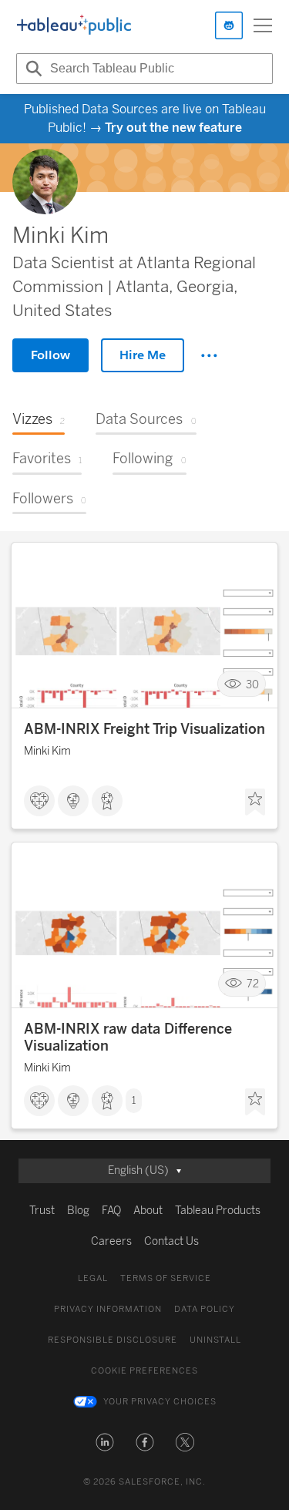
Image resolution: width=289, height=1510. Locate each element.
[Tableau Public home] (74, 25)
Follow (50, 355)
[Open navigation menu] (263, 25)
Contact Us (171, 1241)
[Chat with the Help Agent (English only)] (229, 25)
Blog (78, 1210)
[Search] (32, 69)
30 (252, 684)
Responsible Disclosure (112, 1340)
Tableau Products (217, 1210)
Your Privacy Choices (160, 1402)
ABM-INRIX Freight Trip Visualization (144, 729)
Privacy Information (108, 1309)
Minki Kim (47, 751)
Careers (111, 1241)
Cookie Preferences (144, 1371)
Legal (93, 1278)
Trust (42, 1210)
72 (253, 983)
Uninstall (215, 1340)
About (148, 1210)
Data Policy (204, 1309)
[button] (104, 1442)
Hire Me (142, 355)
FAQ (111, 1210)
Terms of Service (165, 1278)
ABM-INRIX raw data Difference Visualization (128, 1037)
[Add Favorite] (255, 802)
